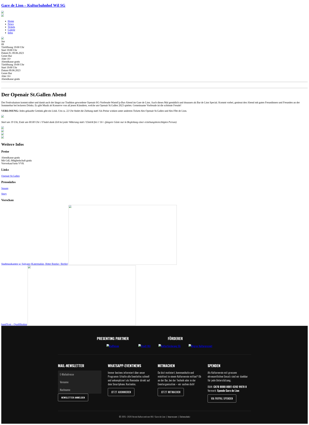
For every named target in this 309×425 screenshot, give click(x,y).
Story (4, 193)
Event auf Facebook (13, 85)
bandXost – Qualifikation (14, 324)
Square (4, 188)
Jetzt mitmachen (170, 392)
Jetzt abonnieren (121, 392)
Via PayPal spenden (222, 398)
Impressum (172, 416)
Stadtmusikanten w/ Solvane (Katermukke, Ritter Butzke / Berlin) (34, 263)
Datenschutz (185, 416)
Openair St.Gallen (10, 176)
